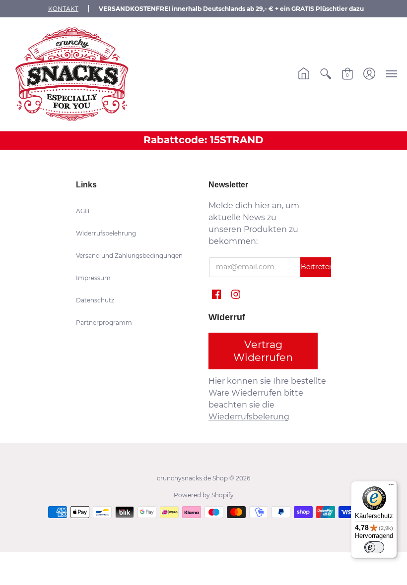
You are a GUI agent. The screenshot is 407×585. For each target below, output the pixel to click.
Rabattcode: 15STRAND (203, 140)
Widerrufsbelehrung (106, 233)
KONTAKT (63, 8)
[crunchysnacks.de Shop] (72, 74)
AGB (82, 211)
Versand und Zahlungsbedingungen (129, 255)
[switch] (374, 547)
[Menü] (391, 487)
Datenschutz (95, 300)
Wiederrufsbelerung (248, 416)
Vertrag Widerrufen (263, 350)
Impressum (93, 278)
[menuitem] (304, 74)
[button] (304, 74)
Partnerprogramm (104, 322)
